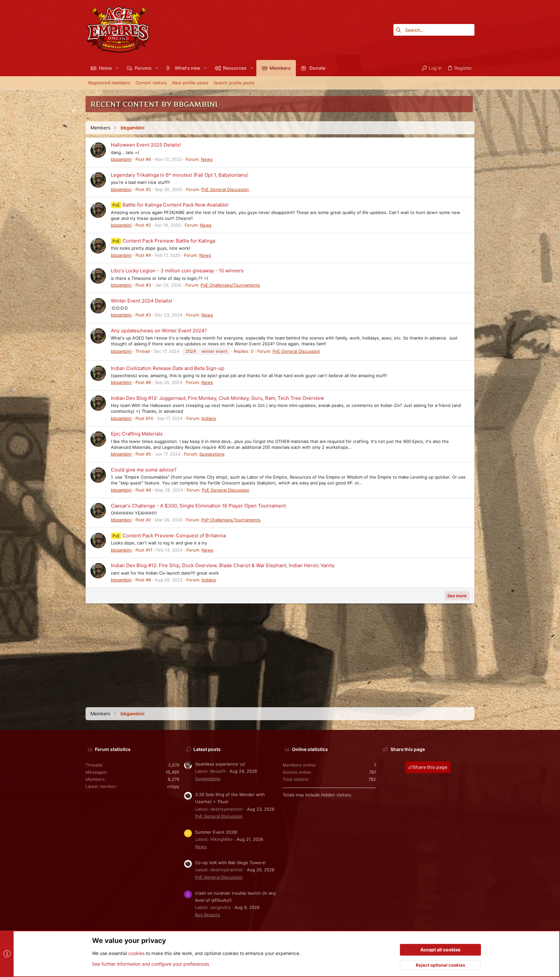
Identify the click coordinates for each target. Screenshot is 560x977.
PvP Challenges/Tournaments (231, 519)
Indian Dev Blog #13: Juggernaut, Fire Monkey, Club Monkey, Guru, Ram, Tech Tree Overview (217, 398)
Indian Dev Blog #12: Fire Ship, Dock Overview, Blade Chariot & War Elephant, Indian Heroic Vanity (222, 565)
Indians (209, 418)
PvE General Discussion (225, 189)
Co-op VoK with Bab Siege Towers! (230, 862)
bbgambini (121, 159)
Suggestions (212, 454)
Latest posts (207, 749)
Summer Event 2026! (216, 832)
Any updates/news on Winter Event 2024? (159, 331)
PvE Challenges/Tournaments (230, 285)
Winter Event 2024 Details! (141, 301)
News (207, 159)
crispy (173, 786)
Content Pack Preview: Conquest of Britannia (169, 535)
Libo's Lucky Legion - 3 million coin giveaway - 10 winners (177, 271)
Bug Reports (207, 914)
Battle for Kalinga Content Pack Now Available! (170, 205)
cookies (136, 953)
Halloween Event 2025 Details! (146, 145)
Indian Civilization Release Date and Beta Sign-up (167, 368)
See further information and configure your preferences (150, 964)
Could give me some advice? (144, 470)
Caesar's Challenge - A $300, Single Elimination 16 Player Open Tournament (198, 506)
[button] (116, 68)
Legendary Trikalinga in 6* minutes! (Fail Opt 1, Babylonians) (179, 175)
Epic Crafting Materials (137, 434)
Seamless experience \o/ (220, 764)
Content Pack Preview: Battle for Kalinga (163, 241)
